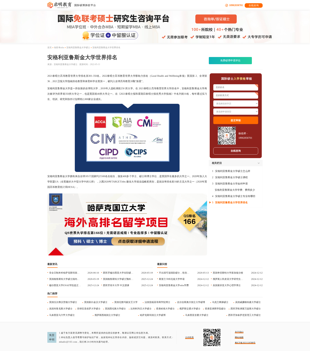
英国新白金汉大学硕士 (95, 302)
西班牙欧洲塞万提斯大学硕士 (246, 308)
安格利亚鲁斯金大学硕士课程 (231, 177)
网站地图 (239, 337)
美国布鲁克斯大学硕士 (60, 308)
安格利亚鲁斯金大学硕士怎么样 (232, 171)
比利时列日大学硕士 (141, 308)
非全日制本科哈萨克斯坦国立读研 (65, 272)
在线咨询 (254, 5)
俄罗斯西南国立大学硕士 (107, 315)
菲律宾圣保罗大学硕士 (88, 308)
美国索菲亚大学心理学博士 (227, 285)
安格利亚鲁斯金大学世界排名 (231, 202)
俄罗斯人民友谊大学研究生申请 (229, 279)
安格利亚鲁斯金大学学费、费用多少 (235, 190)
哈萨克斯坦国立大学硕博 (153, 315)
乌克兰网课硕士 (220, 302)
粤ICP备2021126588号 (245, 342)
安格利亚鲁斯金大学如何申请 (231, 183)
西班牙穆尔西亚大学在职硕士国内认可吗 (119, 272)
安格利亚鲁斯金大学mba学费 (174, 285)
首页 (49, 47)
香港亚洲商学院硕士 (215, 308)
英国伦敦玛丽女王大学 (126, 302)
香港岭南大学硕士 (165, 308)
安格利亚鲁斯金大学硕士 (78, 47)
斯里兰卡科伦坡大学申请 (172, 279)
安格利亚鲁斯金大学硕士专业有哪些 (235, 196)
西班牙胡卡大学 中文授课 (116, 285)
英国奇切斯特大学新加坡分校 (228, 272)
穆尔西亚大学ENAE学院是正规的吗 (65, 285)
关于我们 (239, 332)
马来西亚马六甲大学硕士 (62, 315)
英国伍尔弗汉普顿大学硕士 (63, 302)
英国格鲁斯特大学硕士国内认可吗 (65, 279)
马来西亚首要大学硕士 (196, 315)
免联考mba (59, 47)
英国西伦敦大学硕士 (115, 308)
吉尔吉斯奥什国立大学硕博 (191, 302)
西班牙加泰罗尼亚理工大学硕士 (244, 315)
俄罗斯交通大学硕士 (189, 308)
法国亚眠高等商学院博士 (157, 302)
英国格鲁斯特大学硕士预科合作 (119, 279)
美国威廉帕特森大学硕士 (248, 302)
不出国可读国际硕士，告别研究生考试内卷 (175, 272)
